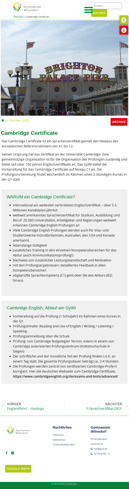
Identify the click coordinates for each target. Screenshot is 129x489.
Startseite (19, 16)
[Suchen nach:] (106, 6)
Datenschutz (59, 439)
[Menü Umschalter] (88, 9)
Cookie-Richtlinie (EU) (64, 444)
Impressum (58, 435)
